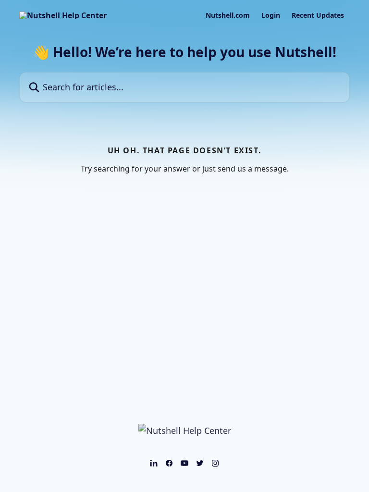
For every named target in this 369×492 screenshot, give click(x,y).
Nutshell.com (228, 15)
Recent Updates (318, 15)
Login (270, 15)
